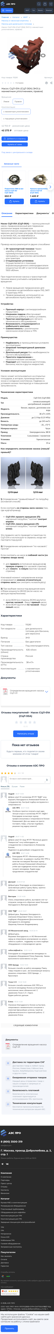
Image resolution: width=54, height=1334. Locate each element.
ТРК (2, 1227)
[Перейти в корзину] (45, 4)
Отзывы (4, 1187)
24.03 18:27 (22, 911)
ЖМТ (27, 10)
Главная (5, 17)
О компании (6, 1177)
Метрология (6, 1234)
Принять (9, 1328)
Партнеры (5, 1180)
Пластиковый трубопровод (12, 1209)
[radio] (2, 773)
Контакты (5, 1190)
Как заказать (6, 1256)
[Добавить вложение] (46, 779)
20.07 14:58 (25, 853)
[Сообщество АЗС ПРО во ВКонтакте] (7, 1164)
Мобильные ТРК (8, 1240)
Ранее (22, 786)
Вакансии (5, 1193)
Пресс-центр (6, 1183)
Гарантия (5, 1266)
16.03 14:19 (28, 950)
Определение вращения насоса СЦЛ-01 (29, 1045)
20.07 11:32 (20, 836)
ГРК (2, 1230)
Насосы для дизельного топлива (17, 24)
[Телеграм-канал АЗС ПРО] (2, 1164)
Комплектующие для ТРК (11, 1216)
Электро (49, 10)
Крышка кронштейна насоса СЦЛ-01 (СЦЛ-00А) (39, 191)
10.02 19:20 (22, 982)
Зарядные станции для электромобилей (18, 1222)
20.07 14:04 (20, 794)
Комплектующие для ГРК (11, 1219)
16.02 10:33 (24, 965)
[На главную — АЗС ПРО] (8, 4)
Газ (33, 10)
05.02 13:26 (18, 1001)
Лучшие (15, 786)
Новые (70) (5, 786)
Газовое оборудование (10, 1244)
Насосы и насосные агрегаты (15, 21)
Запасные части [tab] (11, 164)
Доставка (5, 1263)
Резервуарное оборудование (13, 1206)
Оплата (4, 1259)
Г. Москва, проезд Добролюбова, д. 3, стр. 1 (26, 1152)
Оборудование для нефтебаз (13, 1212)
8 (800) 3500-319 (11, 1141)
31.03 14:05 (21, 896)
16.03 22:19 (33, 931)
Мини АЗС (5, 1237)
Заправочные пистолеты (11, 1247)
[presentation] (3, 187)
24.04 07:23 (21, 882)
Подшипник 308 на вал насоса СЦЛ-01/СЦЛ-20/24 (14, 191)
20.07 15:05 (25, 808)
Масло (40, 10)
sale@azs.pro (6, 1145)
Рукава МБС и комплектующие (14, 1203)
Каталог (16, 17)
